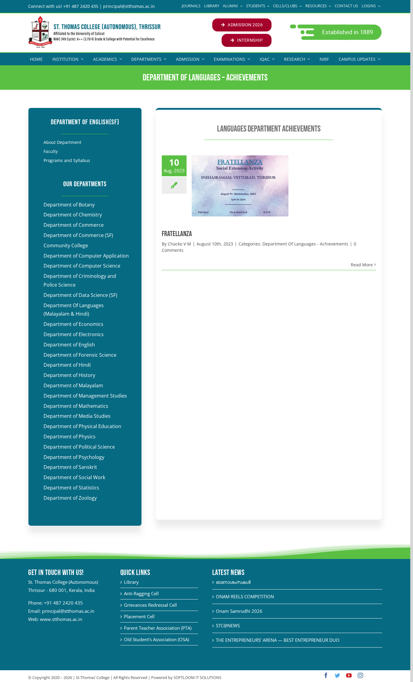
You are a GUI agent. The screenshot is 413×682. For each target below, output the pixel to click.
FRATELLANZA (177, 233)
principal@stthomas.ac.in (68, 611)
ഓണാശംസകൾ (233, 582)
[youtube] (349, 675)
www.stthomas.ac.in (61, 619)
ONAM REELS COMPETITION (245, 596)
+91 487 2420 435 (63, 603)
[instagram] (360, 675)
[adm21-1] (335, 26)
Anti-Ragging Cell (141, 593)
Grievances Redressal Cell (150, 605)
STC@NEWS (228, 625)
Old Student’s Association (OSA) (156, 639)
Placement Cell (139, 616)
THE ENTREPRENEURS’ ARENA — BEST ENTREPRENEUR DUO (278, 640)
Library (131, 582)
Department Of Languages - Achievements (305, 244)
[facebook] (326, 675)
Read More (362, 265)
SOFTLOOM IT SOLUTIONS (197, 677)
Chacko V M (179, 244)
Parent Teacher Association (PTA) (157, 628)
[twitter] (337, 675)
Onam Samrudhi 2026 (239, 611)
